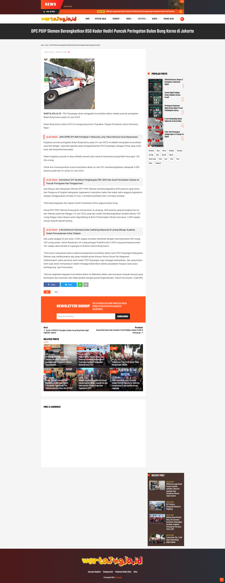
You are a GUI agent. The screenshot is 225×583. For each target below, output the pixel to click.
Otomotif (164, 155)
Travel (177, 159)
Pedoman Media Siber (123, 572)
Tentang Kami (108, 572)
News (56, 292)
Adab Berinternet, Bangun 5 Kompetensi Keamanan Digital (174, 82)
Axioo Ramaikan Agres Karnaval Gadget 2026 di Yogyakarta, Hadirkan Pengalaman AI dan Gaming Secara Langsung (126, 384)
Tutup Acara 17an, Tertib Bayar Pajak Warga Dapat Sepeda (125, 363)
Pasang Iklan (169, 19)
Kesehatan (179, 151)
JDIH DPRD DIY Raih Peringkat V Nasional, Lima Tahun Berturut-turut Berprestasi (98, 137)
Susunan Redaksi (94, 572)
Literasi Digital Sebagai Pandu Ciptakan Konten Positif (172, 95)
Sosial (160, 159)
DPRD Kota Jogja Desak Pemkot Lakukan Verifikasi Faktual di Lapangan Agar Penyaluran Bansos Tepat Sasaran (123, 11)
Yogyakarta (158, 163)
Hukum (164, 151)
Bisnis (158, 151)
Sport (166, 159)
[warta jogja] (112, 566)
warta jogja (118, 577)
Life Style (151, 155)
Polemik (171, 155)
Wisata (150, 163)
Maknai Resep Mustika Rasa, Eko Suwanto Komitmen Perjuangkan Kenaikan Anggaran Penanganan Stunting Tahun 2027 (91, 361)
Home (88, 19)
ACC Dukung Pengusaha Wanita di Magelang (173, 507)
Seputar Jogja (152, 159)
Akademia (151, 151)
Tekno (171, 159)
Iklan (135, 572)
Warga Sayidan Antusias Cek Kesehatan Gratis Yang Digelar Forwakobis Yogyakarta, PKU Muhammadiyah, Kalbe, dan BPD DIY (59, 384)
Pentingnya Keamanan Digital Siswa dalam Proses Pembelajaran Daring (174, 108)
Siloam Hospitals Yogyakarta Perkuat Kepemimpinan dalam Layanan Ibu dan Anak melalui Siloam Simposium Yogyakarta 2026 (93, 384)
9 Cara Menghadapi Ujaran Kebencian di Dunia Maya (173, 120)
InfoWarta (171, 151)
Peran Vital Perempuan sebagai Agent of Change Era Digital (174, 134)
